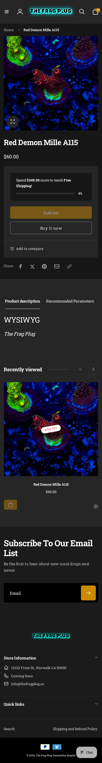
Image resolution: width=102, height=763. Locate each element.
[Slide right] (93, 369)
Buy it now (51, 228)
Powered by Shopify (64, 755)
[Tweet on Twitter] (32, 266)
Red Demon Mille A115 (51, 484)
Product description (22, 301)
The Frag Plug (44, 755)
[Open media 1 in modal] (51, 83)
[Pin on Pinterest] (44, 266)
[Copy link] (69, 266)
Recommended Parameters (70, 301)
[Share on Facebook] (20, 266)
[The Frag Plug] (51, 644)
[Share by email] (57, 266)
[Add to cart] (10, 505)
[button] (6, 11)
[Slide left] (80, 369)
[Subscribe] (88, 593)
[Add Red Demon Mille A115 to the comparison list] (96, 507)
